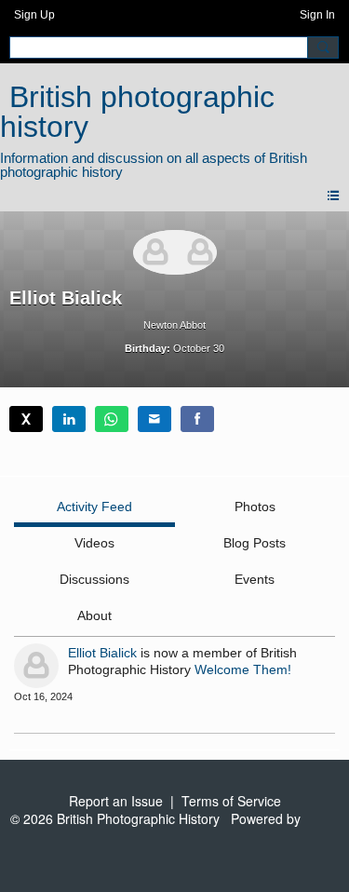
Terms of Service (231, 800)
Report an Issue (116, 800)
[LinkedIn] (69, 419)
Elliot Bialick (102, 652)
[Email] (154, 419)
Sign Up (34, 14)
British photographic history (137, 111)
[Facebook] (197, 419)
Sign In (317, 14)
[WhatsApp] (111, 419)
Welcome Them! (243, 669)
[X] (26, 419)
